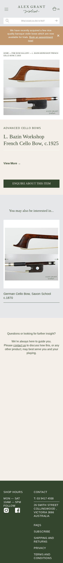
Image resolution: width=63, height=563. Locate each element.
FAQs (37, 525)
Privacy (40, 548)
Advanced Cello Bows (22, 128)
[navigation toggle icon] (6, 9)
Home (6, 53)
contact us (19, 345)
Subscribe (42, 531)
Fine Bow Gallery (20, 53)
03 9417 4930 (45, 498)
